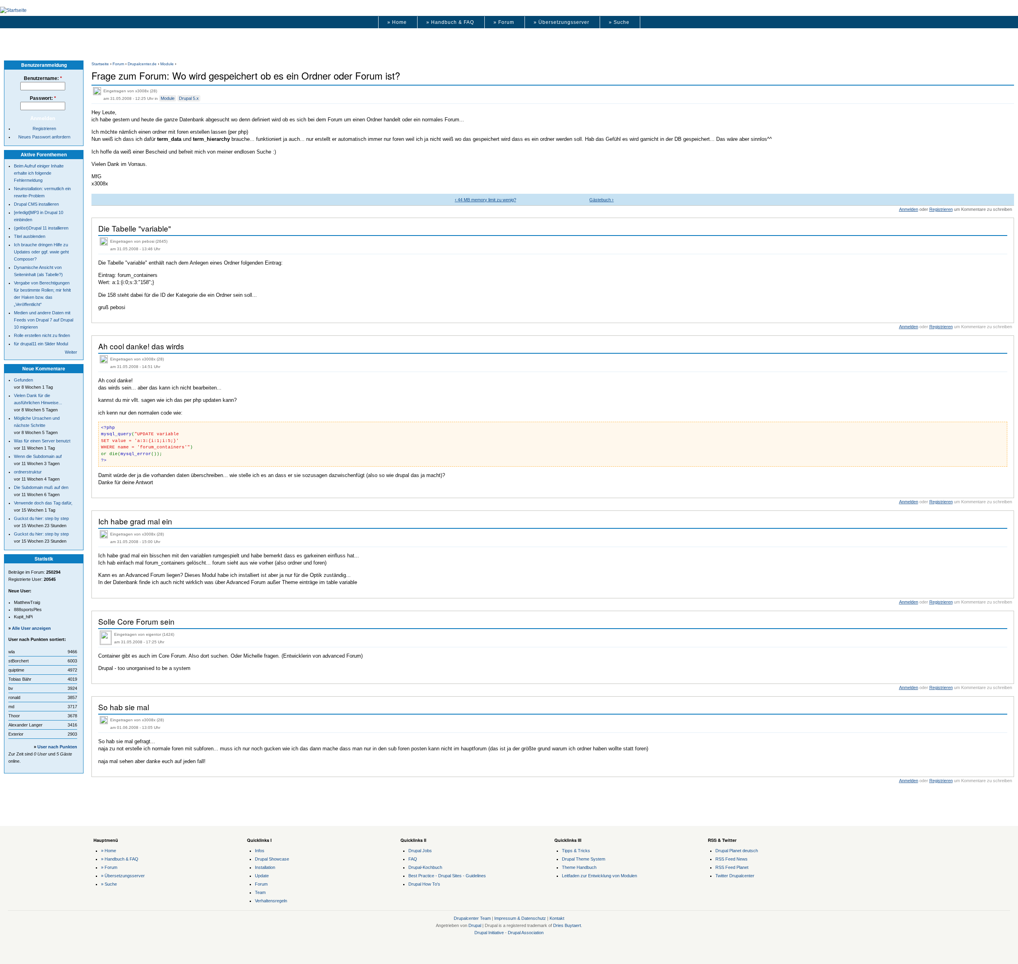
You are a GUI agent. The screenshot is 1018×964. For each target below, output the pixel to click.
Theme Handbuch (579, 867)
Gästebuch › (601, 199)
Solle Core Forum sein (136, 621)
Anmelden (908, 209)
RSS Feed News (731, 859)
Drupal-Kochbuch (425, 867)
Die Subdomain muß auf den (41, 487)
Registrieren (941, 209)
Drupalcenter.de (142, 64)
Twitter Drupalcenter (734, 875)
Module (167, 64)
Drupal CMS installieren (36, 204)
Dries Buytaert (567, 925)
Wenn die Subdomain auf (38, 456)
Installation (265, 867)
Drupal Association (526, 932)
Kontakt (557, 918)
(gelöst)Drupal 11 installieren (41, 228)
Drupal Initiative (489, 932)
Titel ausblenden (29, 236)
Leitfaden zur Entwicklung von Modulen (599, 875)
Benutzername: (43, 78)
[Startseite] (13, 10)
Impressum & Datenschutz (520, 918)
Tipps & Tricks (576, 850)
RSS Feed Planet (731, 867)
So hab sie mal (123, 706)
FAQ (412, 859)
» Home (397, 22)
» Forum (503, 22)
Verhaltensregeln (271, 900)
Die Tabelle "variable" (134, 228)
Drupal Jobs (420, 850)
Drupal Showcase (272, 859)
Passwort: (43, 98)
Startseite (100, 64)
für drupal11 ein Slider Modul (41, 343)
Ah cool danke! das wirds (141, 346)
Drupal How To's (424, 884)
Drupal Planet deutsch (736, 850)
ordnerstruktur (28, 471)
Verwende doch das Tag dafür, (43, 503)
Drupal (474, 925)
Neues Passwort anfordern (44, 136)
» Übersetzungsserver (561, 22)
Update (262, 875)
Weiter (71, 352)
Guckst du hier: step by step (41, 518)
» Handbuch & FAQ (450, 22)
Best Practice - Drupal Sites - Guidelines (447, 875)
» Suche (619, 22)
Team (260, 892)
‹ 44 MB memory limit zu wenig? (485, 199)
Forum (118, 64)
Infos (259, 850)
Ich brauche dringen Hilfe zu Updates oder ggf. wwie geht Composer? (41, 251)
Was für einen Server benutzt (42, 440)
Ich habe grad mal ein (135, 521)
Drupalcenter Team (472, 918)
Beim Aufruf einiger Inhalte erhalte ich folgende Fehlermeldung (39, 173)
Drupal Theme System (583, 859)
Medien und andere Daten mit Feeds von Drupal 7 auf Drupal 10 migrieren (43, 319)
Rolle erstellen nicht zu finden (42, 335)
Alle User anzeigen (31, 628)
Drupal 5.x (189, 98)
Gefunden (23, 380)
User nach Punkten (57, 746)
